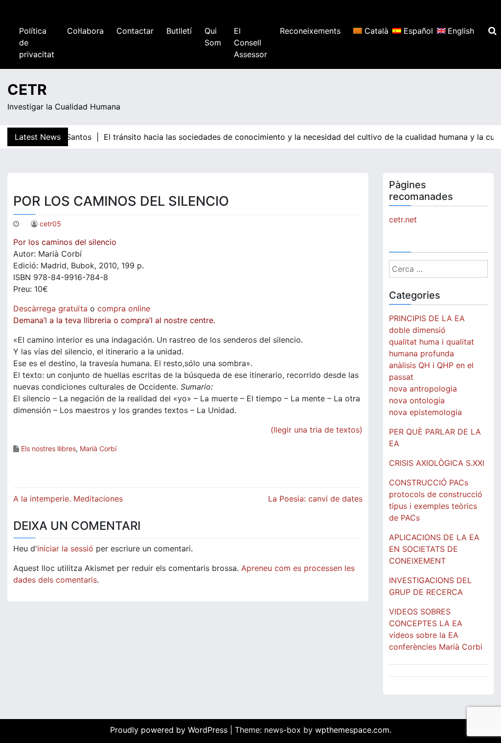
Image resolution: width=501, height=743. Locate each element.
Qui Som (213, 36)
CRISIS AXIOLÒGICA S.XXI (436, 463)
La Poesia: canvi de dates (315, 498)
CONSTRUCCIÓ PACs (428, 482)
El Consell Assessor (250, 42)
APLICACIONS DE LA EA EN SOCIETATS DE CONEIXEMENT (434, 549)
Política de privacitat (36, 42)
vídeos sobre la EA (423, 635)
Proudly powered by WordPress (170, 730)
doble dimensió (417, 330)
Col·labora (85, 31)
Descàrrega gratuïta (50, 308)
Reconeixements (310, 31)
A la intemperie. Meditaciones (68, 498)
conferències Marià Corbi (435, 647)
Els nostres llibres (48, 448)
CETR (27, 89)
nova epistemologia (425, 412)
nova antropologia (423, 388)
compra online (123, 308)
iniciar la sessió (65, 548)
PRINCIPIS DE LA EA (427, 318)
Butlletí (179, 31)
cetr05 (50, 223)
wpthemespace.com (352, 730)
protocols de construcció (435, 494)
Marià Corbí (98, 448)
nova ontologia (417, 400)
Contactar (135, 31)
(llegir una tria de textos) (317, 430)
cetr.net (403, 219)
